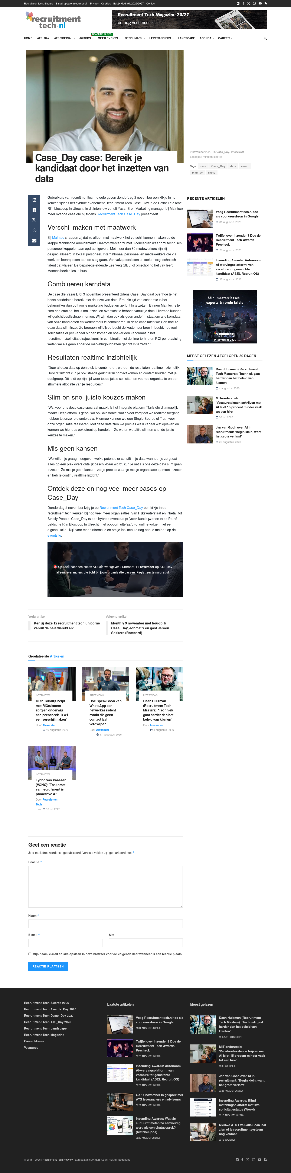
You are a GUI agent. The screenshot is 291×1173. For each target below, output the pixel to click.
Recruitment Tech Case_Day (118, 213)
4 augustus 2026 (163, 730)
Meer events (108, 38)
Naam (33, 915)
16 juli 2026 (228, 1139)
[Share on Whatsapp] (34, 230)
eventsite (54, 535)
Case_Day (222, 152)
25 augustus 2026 (229, 442)
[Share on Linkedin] (34, 200)
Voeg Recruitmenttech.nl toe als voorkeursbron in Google (237, 214)
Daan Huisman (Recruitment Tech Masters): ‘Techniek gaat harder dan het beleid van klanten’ (158, 710)
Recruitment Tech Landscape (45, 1028)
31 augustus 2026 (149, 1028)
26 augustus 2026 (149, 1137)
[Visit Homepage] (53, 19)
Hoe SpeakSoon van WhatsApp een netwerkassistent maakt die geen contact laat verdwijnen (105, 712)
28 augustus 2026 (149, 1056)
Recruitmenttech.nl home (38, 3)
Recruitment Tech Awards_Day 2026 (50, 1009)
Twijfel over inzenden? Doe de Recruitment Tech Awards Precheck (238, 240)
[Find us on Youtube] (260, 3)
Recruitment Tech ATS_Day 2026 (47, 1022)
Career (224, 38)
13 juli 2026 (52, 809)
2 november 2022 (200, 152)
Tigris (211, 172)
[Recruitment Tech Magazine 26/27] (189, 19)
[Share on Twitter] (34, 220)
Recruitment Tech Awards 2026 (46, 1003)
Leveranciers (160, 38)
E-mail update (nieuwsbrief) (72, 3)
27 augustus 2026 (149, 1085)
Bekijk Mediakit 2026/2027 (128, 3)
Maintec (197, 172)
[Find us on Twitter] (248, 3)
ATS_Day (43, 38)
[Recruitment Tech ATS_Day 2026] (225, 316)
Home (28, 38)
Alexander (49, 725)
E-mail (34, 935)
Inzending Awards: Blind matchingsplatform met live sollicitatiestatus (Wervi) (239, 1105)
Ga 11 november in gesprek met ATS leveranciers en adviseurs (159, 1097)
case (203, 166)
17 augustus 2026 (110, 734)
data (233, 166)
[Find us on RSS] (266, 3)
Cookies (106, 3)
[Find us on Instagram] (254, 3)
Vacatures (31, 1047)
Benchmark (134, 38)
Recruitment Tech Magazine (44, 1035)
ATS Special (63, 38)
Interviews (237, 152)
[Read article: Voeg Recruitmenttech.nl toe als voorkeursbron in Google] (200, 219)
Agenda (205, 38)
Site (111, 935)
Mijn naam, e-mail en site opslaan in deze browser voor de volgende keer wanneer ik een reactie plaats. (108, 954)
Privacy (94, 3)
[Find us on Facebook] (243, 3)
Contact (150, 3)
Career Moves (34, 1041)
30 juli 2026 (225, 417)
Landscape (186, 38)
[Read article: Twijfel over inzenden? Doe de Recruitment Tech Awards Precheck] (200, 242)
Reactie (35, 862)
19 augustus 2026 (56, 730)
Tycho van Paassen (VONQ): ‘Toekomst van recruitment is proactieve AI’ (51, 787)
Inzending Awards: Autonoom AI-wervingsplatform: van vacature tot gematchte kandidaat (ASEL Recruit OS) (238, 267)
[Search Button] (265, 38)
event (245, 166)
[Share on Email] (34, 241)
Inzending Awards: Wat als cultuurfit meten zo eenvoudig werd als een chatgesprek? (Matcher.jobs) (158, 1125)
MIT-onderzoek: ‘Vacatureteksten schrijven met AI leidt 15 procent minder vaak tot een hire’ (239, 405)
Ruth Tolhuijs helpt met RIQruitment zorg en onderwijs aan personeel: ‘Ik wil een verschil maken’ (52, 710)
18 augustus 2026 (232, 1115)
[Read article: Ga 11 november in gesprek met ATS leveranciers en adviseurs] (120, 1102)
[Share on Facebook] (34, 210)
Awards (86, 37)
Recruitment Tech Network (58, 1159)
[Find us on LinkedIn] (238, 3)
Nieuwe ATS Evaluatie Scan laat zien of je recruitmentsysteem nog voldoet (242, 1129)
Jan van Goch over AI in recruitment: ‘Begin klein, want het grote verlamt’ (238, 432)
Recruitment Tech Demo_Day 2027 (49, 1015)
